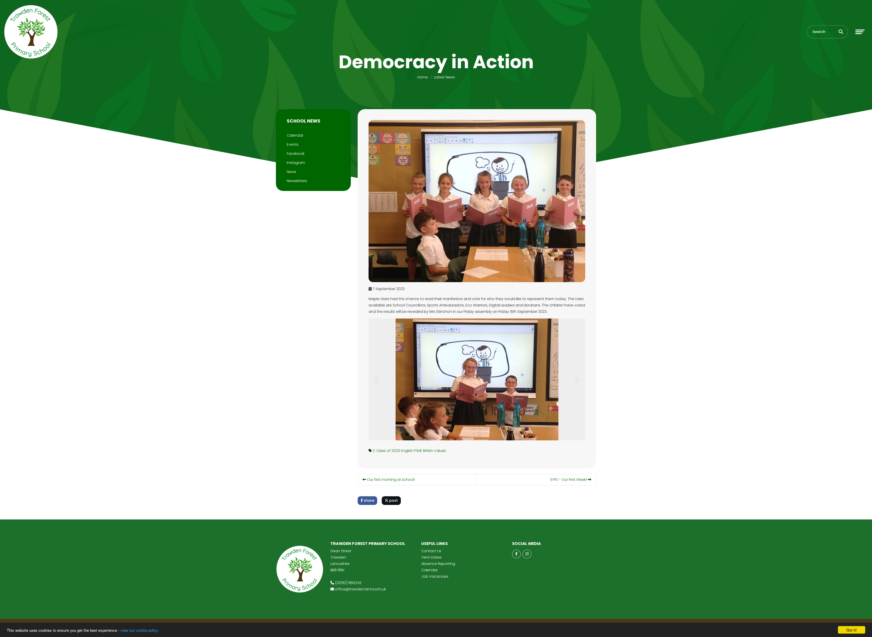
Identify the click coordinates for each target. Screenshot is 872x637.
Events (292, 144)
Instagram (296, 162)
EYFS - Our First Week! (569, 479)
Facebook (296, 153)
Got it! (851, 630)
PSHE (418, 450)
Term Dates (431, 557)
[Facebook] (516, 554)
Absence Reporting (438, 563)
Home (422, 77)
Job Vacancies (434, 576)
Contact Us (431, 551)
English (407, 450)
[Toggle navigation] (860, 31)
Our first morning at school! (390, 479)
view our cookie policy (139, 630)
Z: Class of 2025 (386, 450)
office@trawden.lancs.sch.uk (360, 589)
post (393, 500)
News (291, 171)
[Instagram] (527, 554)
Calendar (295, 135)
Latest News (444, 77)
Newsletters (297, 180)
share (368, 500)
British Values (434, 450)
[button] (377, 379)
